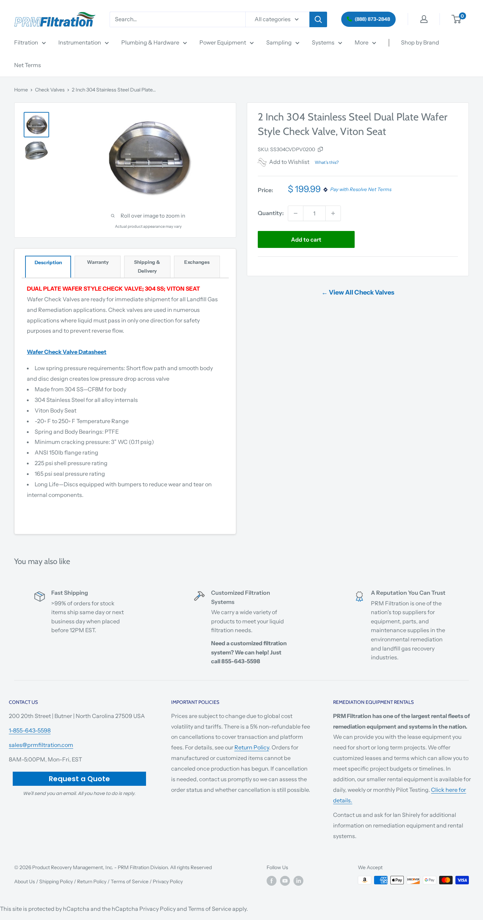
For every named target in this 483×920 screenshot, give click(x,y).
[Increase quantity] (333, 213)
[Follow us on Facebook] (272, 881)
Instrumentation (79, 42)
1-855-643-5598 (30, 730)
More (361, 42)
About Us (24, 881)
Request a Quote (79, 779)
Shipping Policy (56, 881)
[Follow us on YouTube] (285, 881)
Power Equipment (222, 42)
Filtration (26, 42)
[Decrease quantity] (295, 213)
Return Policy (251, 747)
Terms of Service (130, 881)
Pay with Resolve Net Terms (360, 189)
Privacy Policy (168, 881)
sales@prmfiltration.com (41, 744)
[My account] (423, 19)
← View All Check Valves (357, 292)
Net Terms (27, 65)
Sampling (279, 42)
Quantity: (271, 212)
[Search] (318, 19)
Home (21, 90)
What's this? (327, 162)
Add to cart (306, 239)
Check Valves (50, 90)
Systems (323, 42)
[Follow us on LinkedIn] (298, 881)
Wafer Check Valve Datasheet (66, 351)
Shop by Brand (420, 42)
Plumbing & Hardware (150, 42)
